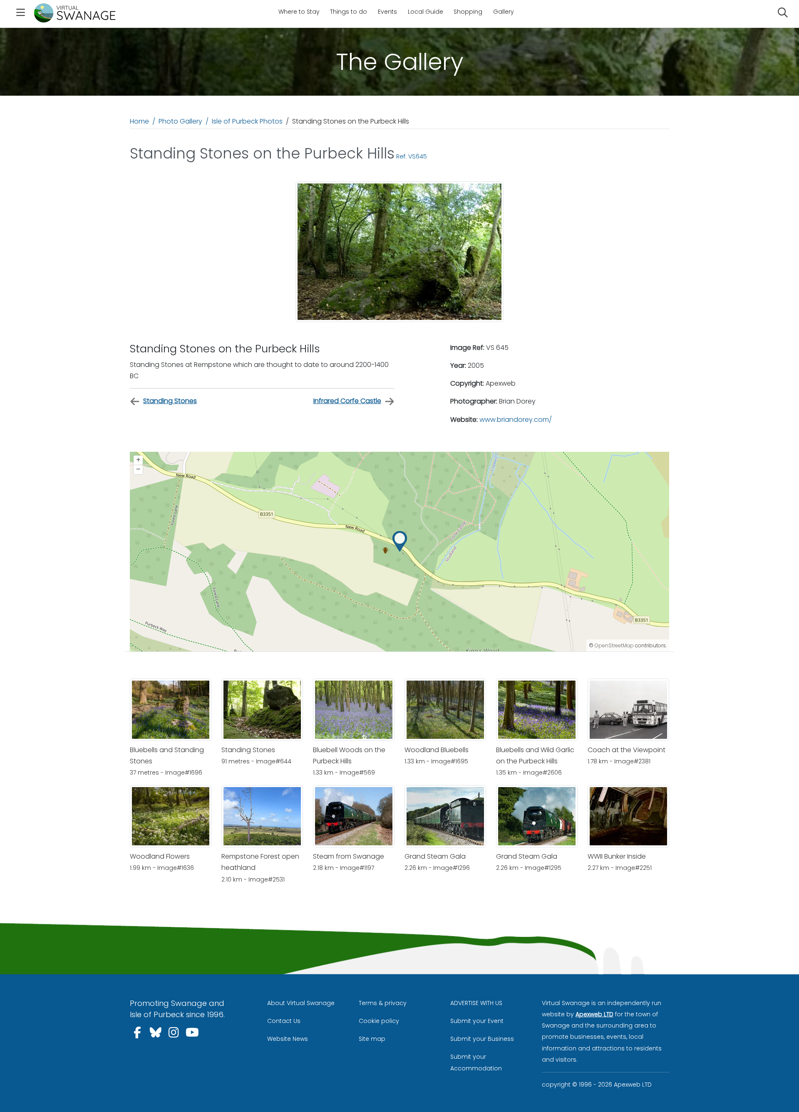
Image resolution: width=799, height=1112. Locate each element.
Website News (287, 1039)
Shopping (468, 11)
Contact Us (283, 1021)
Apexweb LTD (594, 1014)
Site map (372, 1039)
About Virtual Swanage (301, 1003)
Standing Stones (170, 401)
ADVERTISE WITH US (476, 1003)
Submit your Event (477, 1021)
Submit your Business (482, 1039)
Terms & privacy (383, 1003)
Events (387, 11)
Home (139, 121)
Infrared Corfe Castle (347, 401)
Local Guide (425, 11)
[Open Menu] (20, 13)
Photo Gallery (180, 121)
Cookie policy (379, 1021)
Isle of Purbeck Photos (247, 121)
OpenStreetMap (614, 645)
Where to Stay (299, 11)
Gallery (503, 11)
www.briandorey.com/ (515, 419)
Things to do (348, 11)
